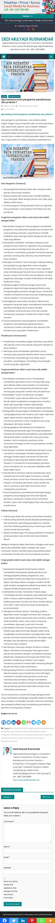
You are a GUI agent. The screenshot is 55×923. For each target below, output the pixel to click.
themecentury (46, 914)
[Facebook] (3, 720)
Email (7, 857)
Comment (9, 821)
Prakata (14, 741)
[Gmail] (28, 720)
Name (7, 846)
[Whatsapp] (23, 720)
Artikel (4, 96)
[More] (43, 720)
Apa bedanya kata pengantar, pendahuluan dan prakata (26, 114)
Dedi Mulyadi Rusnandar (27, 39)
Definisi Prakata (25, 738)
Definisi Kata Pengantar (42, 735)
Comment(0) (8, 109)
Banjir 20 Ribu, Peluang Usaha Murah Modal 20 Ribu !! (9, 797)
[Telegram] (33, 720)
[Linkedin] (13, 720)
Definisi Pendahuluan (10, 738)
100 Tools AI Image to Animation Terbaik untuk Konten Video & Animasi (48, 797)
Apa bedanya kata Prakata (22, 731)
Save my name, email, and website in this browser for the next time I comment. (11, 889)
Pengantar (5, 741)
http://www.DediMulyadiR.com (26, 780)
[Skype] (38, 720)
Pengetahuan (14, 96)
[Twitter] (8, 720)
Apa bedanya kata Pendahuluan (23, 728)
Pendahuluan (38, 738)
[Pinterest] (18, 720)
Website (7, 867)
